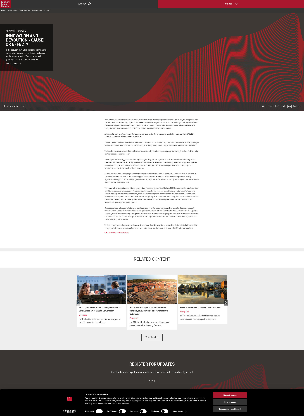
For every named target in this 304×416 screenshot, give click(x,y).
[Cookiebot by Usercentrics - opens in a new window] (69, 411)
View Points (12, 11)
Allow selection (230, 402)
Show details (177, 411)
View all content (152, 337)
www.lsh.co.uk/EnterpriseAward (116, 233)
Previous (78, 303)
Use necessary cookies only (230, 409)
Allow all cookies (230, 395)
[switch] (122, 411)
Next (226, 303)
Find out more (12, 64)
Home (3, 11)
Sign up (152, 381)
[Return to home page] (5, 4)
